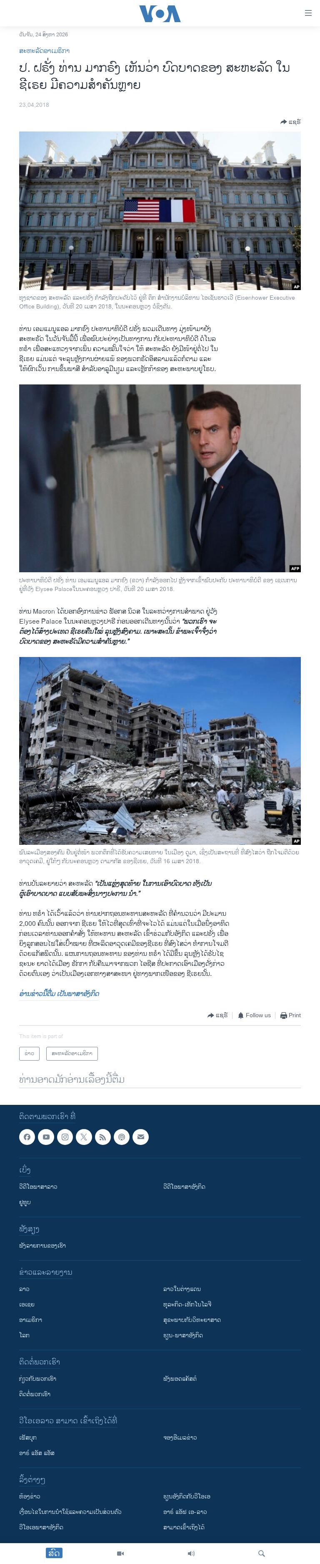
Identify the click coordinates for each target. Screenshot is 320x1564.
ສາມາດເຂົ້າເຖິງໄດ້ (184, 1527)
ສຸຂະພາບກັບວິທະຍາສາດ (192, 1320)
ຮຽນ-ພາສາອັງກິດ (183, 1335)
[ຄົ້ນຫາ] (261, 1553)
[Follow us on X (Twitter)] (84, 1137)
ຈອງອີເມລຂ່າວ (180, 1437)
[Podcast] (122, 1137)
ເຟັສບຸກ (28, 1437)
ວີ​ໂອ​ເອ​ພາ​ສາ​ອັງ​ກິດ (41, 1527)
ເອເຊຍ (27, 1304)
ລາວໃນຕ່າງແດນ (182, 1289)
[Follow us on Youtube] (46, 1137)
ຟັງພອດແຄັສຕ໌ (180, 1379)
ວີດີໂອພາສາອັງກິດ (184, 1186)
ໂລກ (24, 1335)
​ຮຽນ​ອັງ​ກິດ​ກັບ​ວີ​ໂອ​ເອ (186, 1496)
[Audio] (191, 1553)
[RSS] (103, 1137)
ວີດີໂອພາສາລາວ (38, 1186)
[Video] (120, 1553)
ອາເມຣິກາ (30, 1320)
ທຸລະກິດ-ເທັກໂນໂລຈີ (187, 1304)
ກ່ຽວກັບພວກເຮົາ (37, 1379)
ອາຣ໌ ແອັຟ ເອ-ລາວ (185, 1512)
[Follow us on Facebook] (27, 1137)
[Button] (290, 122)
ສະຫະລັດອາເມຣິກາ (44, 51)
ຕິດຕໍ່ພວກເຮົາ (34, 1394)
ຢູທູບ (25, 1202)
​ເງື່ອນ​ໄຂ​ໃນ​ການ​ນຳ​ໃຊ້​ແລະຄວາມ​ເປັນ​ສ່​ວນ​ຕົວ (70, 1512)
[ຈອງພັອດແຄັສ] (140, 1137)
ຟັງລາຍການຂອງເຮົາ (42, 1245)
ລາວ (24, 1289)
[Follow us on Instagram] (65, 1137)
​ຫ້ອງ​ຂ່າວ (29, 1496)
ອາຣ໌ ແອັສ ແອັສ (37, 1453)
